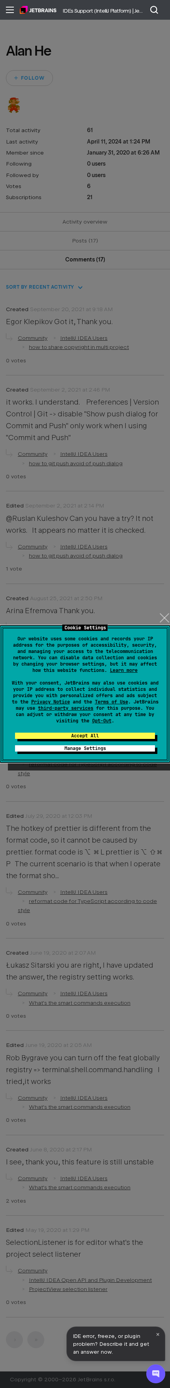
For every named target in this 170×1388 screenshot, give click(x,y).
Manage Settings (85, 748)
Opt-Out (101, 721)
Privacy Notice (50, 702)
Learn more (124, 670)
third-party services (65, 708)
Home (38, 10)
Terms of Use (111, 702)
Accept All (85, 736)
